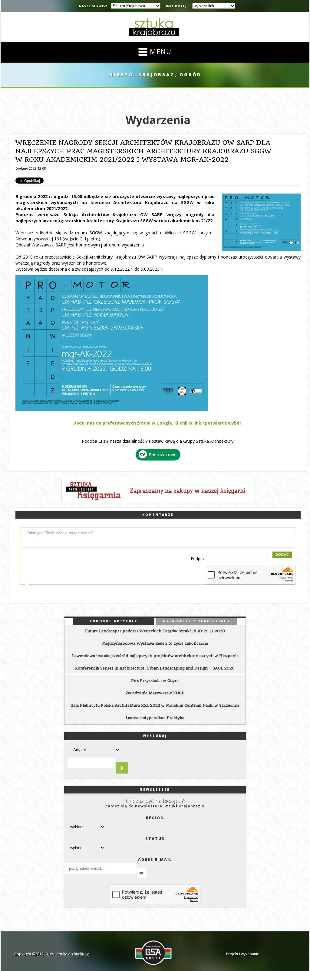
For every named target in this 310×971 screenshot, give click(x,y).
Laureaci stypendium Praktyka (155, 717)
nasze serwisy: (94, 6)
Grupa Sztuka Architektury (67, 953)
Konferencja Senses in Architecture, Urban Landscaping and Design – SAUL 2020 (155, 668)
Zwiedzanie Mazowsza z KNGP (155, 693)
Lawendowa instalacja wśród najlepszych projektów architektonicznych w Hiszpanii (155, 655)
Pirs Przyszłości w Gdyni (155, 680)
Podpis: (198, 558)
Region (155, 817)
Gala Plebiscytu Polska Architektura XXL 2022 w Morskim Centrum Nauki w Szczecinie (155, 705)
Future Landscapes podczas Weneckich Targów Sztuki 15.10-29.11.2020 (155, 631)
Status (155, 838)
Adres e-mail (155, 859)
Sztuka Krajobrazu (155, 27)
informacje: (178, 6)
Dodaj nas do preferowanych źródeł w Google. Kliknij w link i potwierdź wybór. (157, 423)
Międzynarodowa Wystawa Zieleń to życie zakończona (155, 643)
